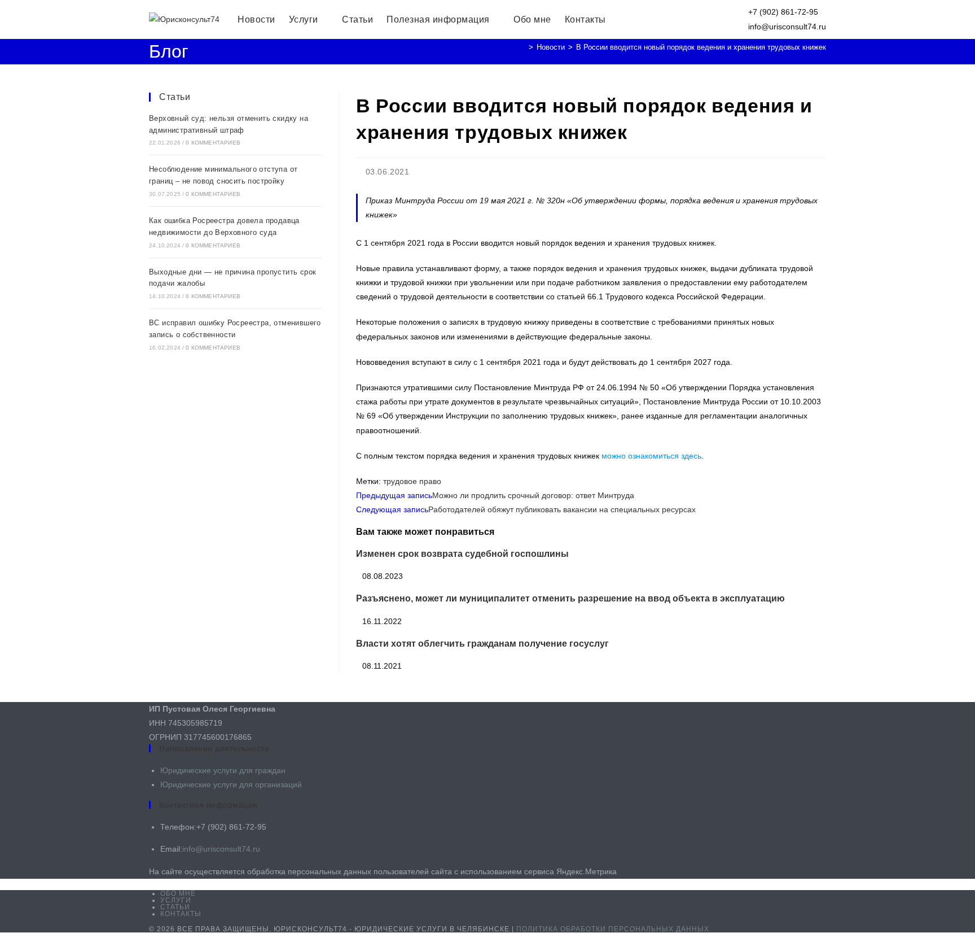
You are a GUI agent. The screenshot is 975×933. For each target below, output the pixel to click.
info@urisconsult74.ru (221, 848)
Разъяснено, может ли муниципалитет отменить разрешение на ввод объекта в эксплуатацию (570, 598)
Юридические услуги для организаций (231, 784)
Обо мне (178, 893)
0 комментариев (213, 142)
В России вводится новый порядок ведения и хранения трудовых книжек (701, 47)
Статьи (174, 97)
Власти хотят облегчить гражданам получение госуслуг (482, 643)
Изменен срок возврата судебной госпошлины (462, 554)
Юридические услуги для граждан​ (223, 770)
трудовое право (412, 481)
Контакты (180, 914)
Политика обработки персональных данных (612, 929)
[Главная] (522, 47)
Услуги (175, 900)
